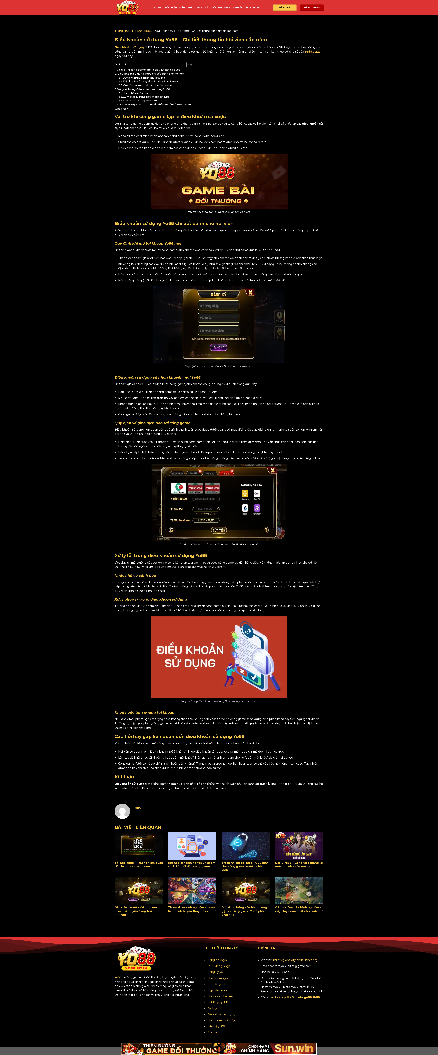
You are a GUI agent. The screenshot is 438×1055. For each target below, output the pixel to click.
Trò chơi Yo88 (220, 7)
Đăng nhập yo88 (218, 960)
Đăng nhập (187, 7)
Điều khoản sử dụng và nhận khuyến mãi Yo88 (151, 81)
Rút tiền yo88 (216, 984)
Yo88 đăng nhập (218, 966)
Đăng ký (202, 7)
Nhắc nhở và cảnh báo (136, 93)
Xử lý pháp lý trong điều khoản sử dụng (146, 96)
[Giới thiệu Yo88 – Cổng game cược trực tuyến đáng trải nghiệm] (139, 890)
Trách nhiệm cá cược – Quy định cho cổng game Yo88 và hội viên (245, 866)
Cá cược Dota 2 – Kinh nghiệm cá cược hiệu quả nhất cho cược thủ (299, 909)
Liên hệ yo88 (216, 1026)
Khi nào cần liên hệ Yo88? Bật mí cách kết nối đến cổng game (192, 864)
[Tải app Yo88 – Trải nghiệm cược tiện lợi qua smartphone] (139, 846)
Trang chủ (122, 31)
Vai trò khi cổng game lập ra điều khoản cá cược (149, 69)
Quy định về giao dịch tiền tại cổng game (147, 85)
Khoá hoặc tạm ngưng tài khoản (142, 100)
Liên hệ (255, 7)
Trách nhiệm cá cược (221, 1020)
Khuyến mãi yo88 (219, 978)
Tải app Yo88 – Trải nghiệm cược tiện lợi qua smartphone (139, 864)
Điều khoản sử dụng (221, 1014)
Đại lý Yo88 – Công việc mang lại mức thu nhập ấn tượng (299, 864)
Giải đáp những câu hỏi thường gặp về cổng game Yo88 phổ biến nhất (244, 911)
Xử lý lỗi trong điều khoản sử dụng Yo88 (143, 89)
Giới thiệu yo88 (217, 1002)
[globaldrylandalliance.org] (132, 7)
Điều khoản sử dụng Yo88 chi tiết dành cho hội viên (150, 73)
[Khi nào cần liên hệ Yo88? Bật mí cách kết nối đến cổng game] (192, 846)
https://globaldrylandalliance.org (295, 960)
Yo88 (157, 7)
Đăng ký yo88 (217, 972)
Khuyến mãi (240, 7)
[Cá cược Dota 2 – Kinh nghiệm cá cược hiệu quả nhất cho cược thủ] (299, 890)
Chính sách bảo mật (221, 996)
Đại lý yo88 (214, 1008)
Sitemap (213, 1032)
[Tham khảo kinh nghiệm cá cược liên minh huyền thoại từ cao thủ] (192, 890)
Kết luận (123, 108)
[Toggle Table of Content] (188, 65)
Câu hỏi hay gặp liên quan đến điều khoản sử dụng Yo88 (154, 104)
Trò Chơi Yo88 (141, 31)
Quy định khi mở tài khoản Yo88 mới (144, 77)
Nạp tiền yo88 (217, 990)
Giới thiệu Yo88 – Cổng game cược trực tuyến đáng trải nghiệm (136, 911)
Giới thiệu (170, 7)
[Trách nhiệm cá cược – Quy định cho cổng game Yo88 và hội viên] (246, 846)
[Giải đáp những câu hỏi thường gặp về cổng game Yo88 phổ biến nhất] (246, 890)
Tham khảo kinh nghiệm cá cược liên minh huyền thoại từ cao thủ (192, 909)
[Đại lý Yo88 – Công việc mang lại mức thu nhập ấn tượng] (299, 846)
